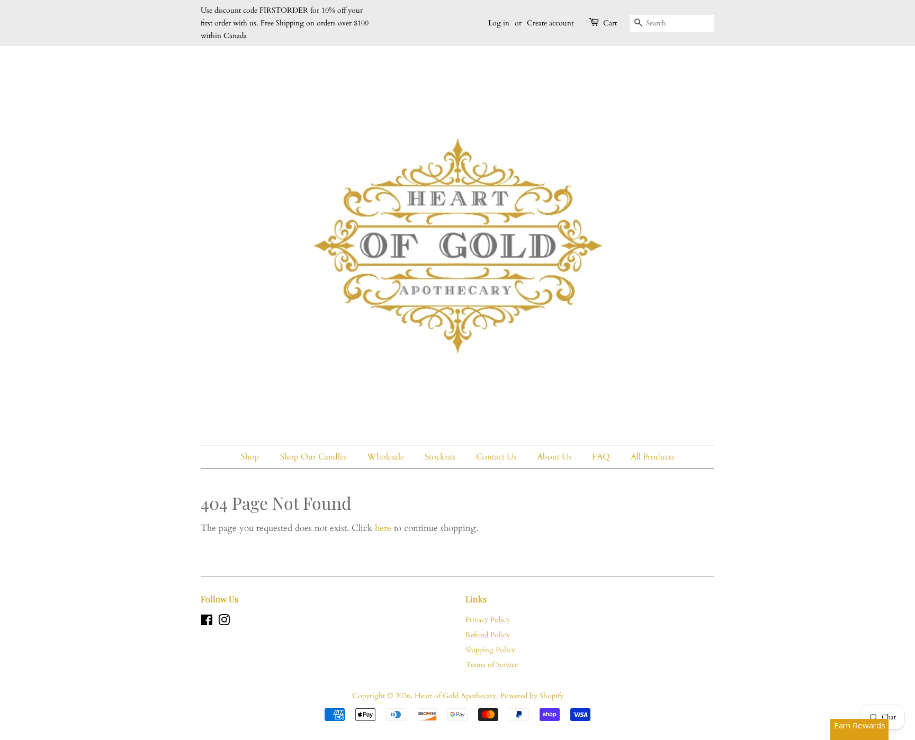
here (383, 528)
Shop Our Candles (313, 457)
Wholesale (385, 457)
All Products (652, 457)
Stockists (440, 457)
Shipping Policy (490, 650)
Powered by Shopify (531, 696)
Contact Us (496, 457)
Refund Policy (487, 635)
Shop (250, 457)
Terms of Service (491, 665)
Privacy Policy (487, 620)
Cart (610, 23)
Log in (498, 23)
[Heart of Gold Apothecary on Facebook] (207, 622)
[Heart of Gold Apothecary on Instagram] (224, 622)
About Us (554, 457)
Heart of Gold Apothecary (455, 696)
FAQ (601, 457)
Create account (550, 23)
